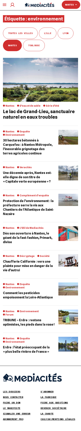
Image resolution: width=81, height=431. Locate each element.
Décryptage (27, 256)
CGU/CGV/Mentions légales (57, 419)
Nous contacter (13, 397)
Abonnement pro (13, 419)
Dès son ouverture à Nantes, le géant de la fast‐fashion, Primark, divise (27, 238)
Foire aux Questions (54, 402)
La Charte (46, 413)
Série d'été (52, 105)
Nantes (70, 4)
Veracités (26, 167)
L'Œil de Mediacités (31, 227)
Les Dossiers (11, 391)
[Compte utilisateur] (12, 5)
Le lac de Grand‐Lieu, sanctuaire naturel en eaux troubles (39, 114)
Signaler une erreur (16, 413)
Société (45, 256)
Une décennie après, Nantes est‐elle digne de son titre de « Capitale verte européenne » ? (27, 177)
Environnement (15, 134)
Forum (10, 314)
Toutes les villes (20, 33)
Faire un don (11, 402)
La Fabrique (48, 397)
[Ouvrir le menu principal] (4, 5)
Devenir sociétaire (53, 408)
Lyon (65, 33)
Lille (47, 33)
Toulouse (34, 45)
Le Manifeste (11, 408)
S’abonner (46, 391)
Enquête (25, 131)
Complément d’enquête (34, 195)
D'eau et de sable (30, 105)
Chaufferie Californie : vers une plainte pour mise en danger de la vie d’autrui (28, 266)
